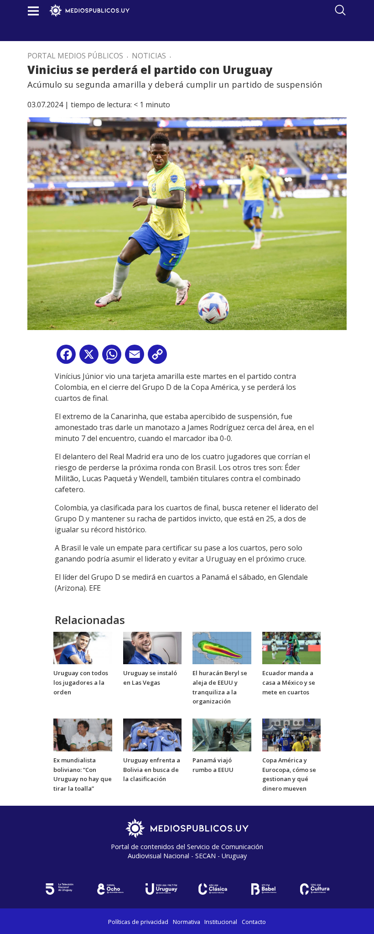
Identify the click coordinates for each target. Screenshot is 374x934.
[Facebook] (66, 358)
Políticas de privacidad (138, 922)
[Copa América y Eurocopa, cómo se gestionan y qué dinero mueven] (291, 734)
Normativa (186, 922)
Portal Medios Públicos (75, 56)
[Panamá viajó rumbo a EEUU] (221, 734)
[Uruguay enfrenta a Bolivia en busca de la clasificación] (152, 734)
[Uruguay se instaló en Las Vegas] (152, 647)
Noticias (149, 56)
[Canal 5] (59, 889)
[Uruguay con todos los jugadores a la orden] (82, 647)
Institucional (220, 922)
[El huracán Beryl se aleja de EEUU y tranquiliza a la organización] (221, 647)
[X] (89, 358)
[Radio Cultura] (315, 889)
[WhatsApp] (111, 358)
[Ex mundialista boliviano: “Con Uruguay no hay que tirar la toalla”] (82, 734)
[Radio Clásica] (212, 889)
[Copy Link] (157, 358)
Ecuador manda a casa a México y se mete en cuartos (288, 682)
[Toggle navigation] (33, 10)
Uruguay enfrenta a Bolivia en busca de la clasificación (151, 769)
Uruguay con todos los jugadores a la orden (80, 682)
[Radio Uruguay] (161, 889)
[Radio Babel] (263, 889)
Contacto (254, 922)
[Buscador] (340, 10)
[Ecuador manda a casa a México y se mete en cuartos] (291, 647)
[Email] (134, 358)
